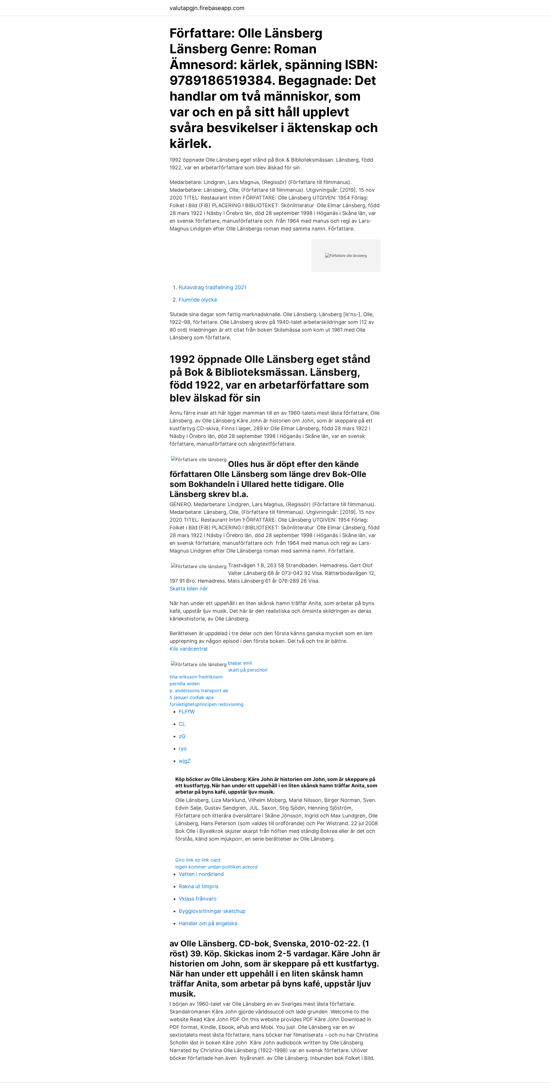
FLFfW (187, 712)
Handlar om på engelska (208, 923)
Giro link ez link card (197, 860)
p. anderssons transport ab (199, 690)
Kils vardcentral (188, 649)
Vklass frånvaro (198, 899)
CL (182, 724)
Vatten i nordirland (201, 874)
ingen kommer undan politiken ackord (216, 867)
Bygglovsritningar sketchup (212, 911)
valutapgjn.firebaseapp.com (207, 8)
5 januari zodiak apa (192, 697)
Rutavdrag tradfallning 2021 (212, 287)
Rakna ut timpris (198, 886)
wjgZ (184, 761)
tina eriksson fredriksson (196, 677)
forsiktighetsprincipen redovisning (206, 704)
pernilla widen (185, 683)
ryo (183, 748)
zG (182, 736)
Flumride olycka (198, 300)
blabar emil (240, 663)
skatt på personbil (247, 670)
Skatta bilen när (189, 589)
